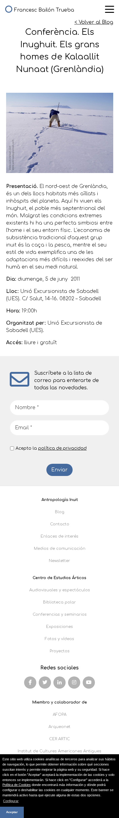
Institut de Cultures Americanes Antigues (59, 751)
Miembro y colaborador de (59, 702)
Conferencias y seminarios (60, 614)
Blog (59, 512)
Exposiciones (59, 627)
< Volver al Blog (93, 22)
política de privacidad (62, 448)
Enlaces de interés (59, 536)
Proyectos (60, 651)
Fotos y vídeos (59, 639)
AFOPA (60, 714)
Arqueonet (59, 727)
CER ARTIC (59, 739)
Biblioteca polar (59, 602)
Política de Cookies (16, 785)
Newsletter (59, 561)
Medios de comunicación (59, 548)
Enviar (59, 470)
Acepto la (51, 448)
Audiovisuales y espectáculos (59, 590)
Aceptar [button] (12, 812)
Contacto (59, 524)
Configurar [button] (11, 801)
